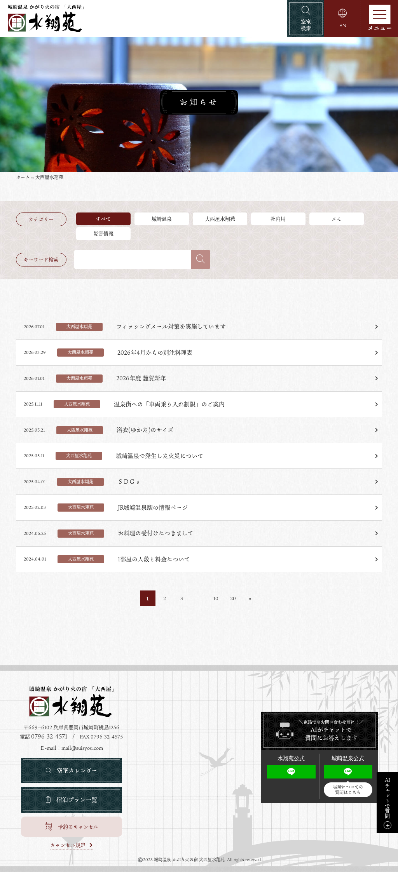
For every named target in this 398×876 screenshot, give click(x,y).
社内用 (278, 219)
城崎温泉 (162, 219)
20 (233, 598)
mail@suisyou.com (82, 748)
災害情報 (103, 233)
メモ (337, 219)
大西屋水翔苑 (220, 219)
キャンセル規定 (68, 846)
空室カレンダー (77, 770)
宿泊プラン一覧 (76, 799)
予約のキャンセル (78, 827)
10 (215, 598)
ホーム (23, 177)
